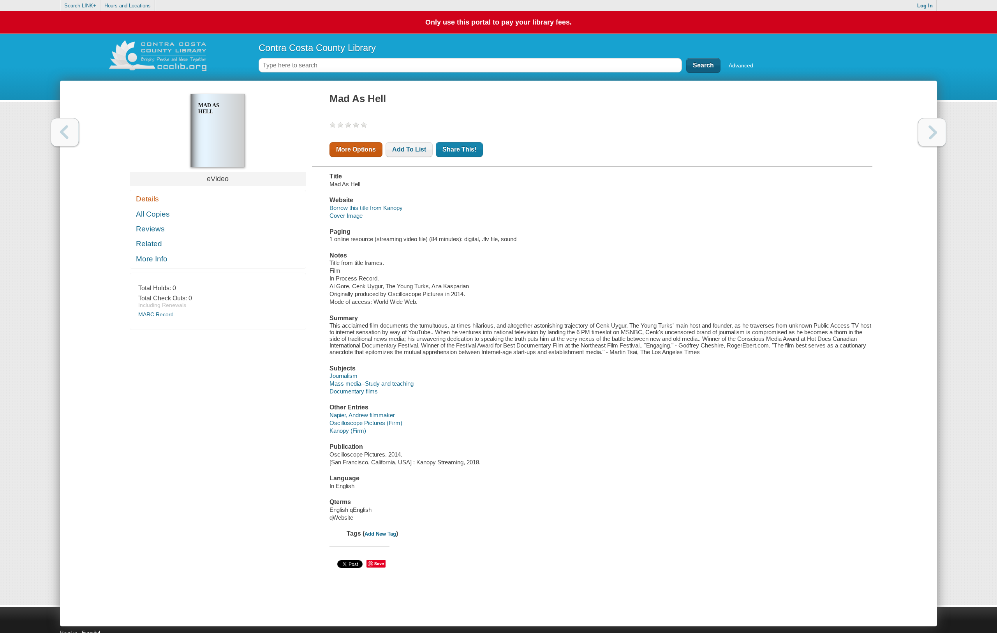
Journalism (343, 375)
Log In (925, 6)
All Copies (153, 214)
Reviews (150, 229)
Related (149, 244)
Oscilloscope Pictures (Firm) (365, 423)
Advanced (741, 65)
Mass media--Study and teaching (371, 383)
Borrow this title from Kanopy (366, 208)
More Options (356, 149)
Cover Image (346, 215)
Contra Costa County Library (317, 47)
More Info (151, 259)
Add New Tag (380, 534)
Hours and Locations (127, 6)
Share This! (459, 149)
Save (379, 563)
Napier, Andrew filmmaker (362, 415)
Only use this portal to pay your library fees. (498, 22)
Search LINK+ (80, 6)
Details (147, 199)
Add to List (409, 149)
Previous (65, 132)
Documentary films (353, 391)
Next (932, 132)
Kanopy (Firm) (347, 430)
